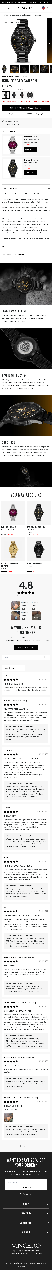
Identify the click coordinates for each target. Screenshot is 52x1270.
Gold (3, 569)
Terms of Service (11, 1263)
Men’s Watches (8, 15)
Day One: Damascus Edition (31, 162)
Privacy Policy (23, 1263)
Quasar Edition (31, 142)
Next (47, 69)
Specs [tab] (5, 246)
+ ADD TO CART (30, 149)
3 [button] (28, 1146)
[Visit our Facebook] (20, 1194)
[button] (8, 76)
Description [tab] (9, 188)
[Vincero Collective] (26, 8)
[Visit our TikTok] (31, 1194)
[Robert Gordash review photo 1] (8, 1117)
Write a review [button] (26, 648)
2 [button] (24, 1146)
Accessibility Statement (37, 1263)
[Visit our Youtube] (27, 1194)
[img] (11, 680)
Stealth (27, 165)
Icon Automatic (31, 139)
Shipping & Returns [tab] (13, 254)
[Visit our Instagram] (24, 1194)
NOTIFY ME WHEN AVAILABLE (26, 108)
